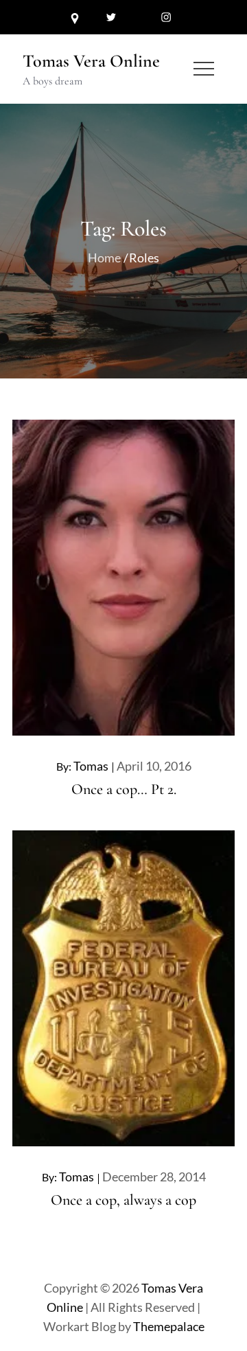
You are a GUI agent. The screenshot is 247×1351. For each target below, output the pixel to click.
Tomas (90, 765)
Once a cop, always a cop (123, 1200)
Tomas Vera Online (91, 60)
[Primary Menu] (203, 69)
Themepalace (168, 1326)
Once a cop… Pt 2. (123, 789)
